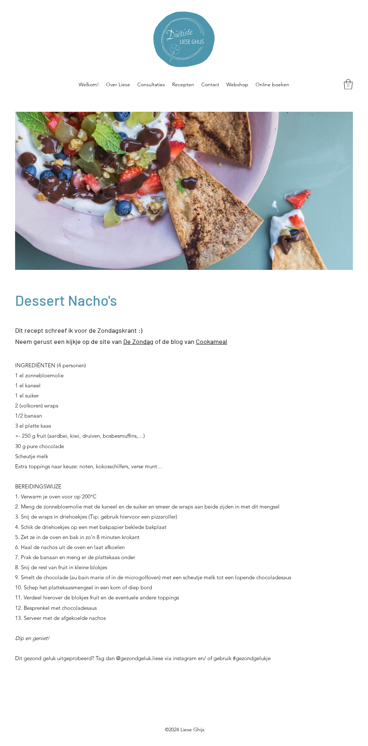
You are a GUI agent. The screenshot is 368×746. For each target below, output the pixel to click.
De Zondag (138, 341)
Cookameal (211, 341)
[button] (348, 84)
